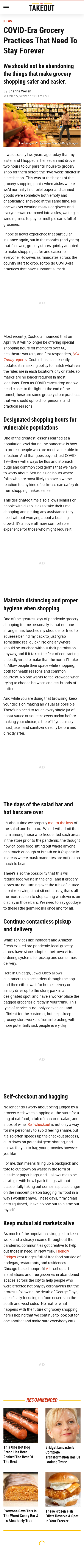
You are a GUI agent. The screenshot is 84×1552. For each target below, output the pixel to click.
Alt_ (49, 1268)
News (7, 21)
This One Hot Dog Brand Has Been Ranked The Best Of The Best (18, 1454)
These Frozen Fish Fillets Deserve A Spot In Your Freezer (61, 1516)
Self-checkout (39, 1124)
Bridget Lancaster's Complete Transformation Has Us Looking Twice (62, 1454)
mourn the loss (60, 823)
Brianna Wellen (19, 91)
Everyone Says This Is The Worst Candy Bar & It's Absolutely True (20, 1516)
